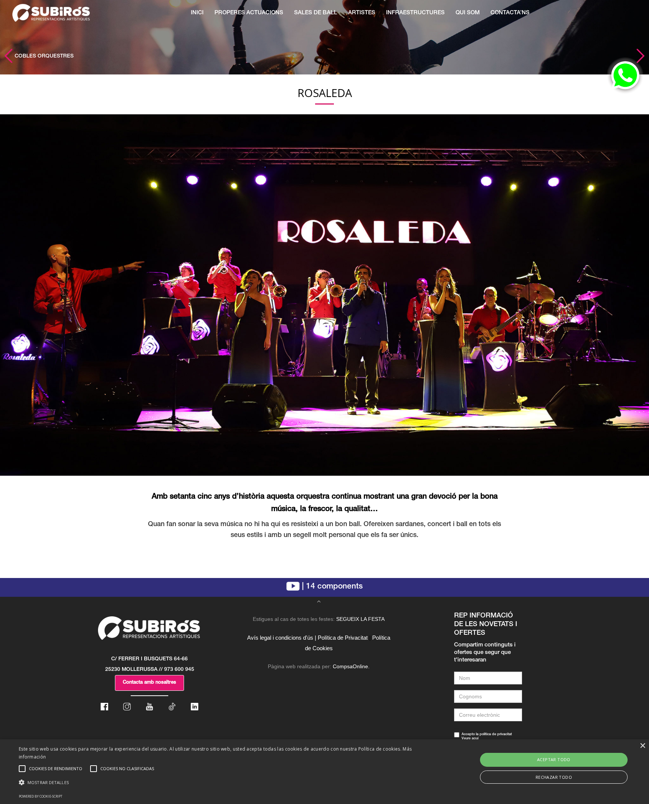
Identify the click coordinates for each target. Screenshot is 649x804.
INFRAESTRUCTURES (415, 13)
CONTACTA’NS (510, 13)
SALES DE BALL (315, 13)
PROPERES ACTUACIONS (248, 13)
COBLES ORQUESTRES (43, 56)
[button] (217, 782)
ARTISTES (361, 13)
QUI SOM (468, 13)
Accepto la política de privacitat (487, 736)
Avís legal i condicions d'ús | (281, 637)
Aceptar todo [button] (554, 759)
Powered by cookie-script (40, 796)
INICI (197, 13)
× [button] (642, 746)
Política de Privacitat (343, 637)
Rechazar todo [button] (554, 777)
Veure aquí (470, 738)
